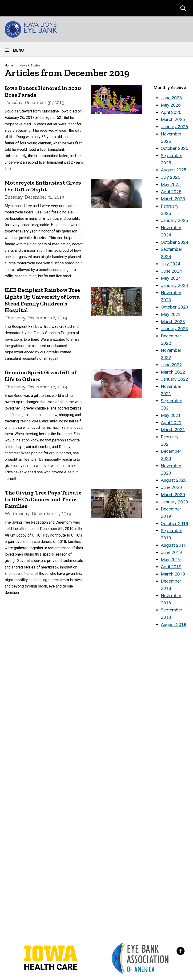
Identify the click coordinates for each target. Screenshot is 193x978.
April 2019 (171, 566)
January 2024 (174, 285)
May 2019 (171, 559)
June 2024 (171, 271)
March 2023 (173, 321)
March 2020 (173, 494)
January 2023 (174, 328)
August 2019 (173, 545)
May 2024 (171, 278)
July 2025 (170, 177)
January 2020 (174, 502)
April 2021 (171, 422)
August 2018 (173, 624)
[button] (183, 8)
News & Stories (30, 65)
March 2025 (173, 198)
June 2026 (171, 98)
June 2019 (171, 552)
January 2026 (174, 126)
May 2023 (171, 314)
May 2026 (171, 105)
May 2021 (171, 415)
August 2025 (173, 170)
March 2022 (173, 372)
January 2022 (174, 379)
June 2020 (171, 487)
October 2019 (174, 523)
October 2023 (174, 307)
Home (9, 65)
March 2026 (173, 119)
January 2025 (174, 220)
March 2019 (173, 574)
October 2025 (174, 148)
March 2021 (173, 429)
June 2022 (171, 364)
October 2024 (174, 242)
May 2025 (171, 184)
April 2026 (171, 112)
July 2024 (170, 264)
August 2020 (173, 480)
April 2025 (171, 191)
